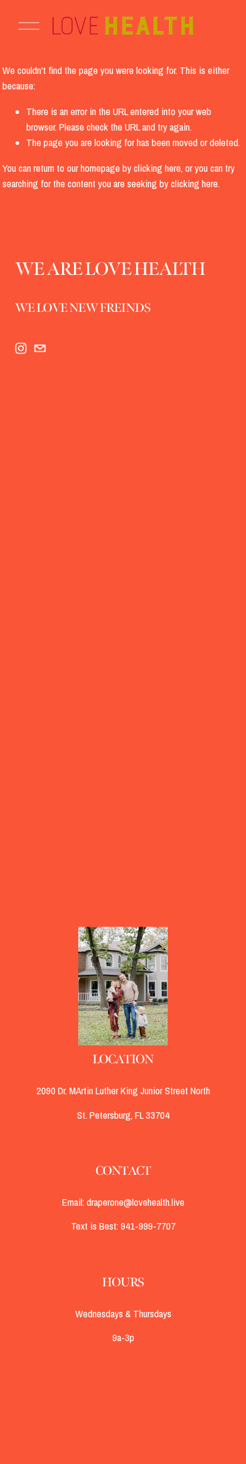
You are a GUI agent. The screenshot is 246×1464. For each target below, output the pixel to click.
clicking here (157, 168)
